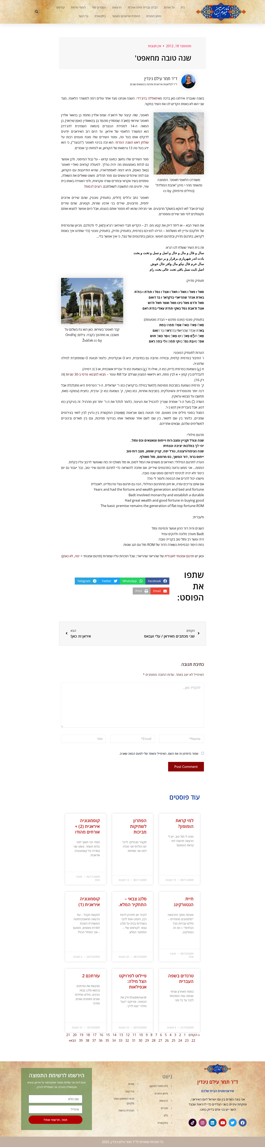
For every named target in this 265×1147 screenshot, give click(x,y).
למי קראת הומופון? (185, 823)
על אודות (169, 7)
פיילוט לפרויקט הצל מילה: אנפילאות (133, 981)
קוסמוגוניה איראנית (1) (89, 901)
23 (187, 1040)
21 (68, 1035)
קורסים (61, 7)
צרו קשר (83, 16)
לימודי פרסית (78, 7)
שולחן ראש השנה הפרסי (132, 142)
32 (127, 1040)
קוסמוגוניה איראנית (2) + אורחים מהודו (87, 826)
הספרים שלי (99, 7)
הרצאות (117, 7)
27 (160, 1040)
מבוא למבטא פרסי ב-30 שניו (87, 374)
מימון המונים (153, 16)
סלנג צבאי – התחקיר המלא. (133, 901)
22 (193, 1040)
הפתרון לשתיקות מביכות (138, 826)
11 (134, 1035)
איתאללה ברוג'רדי (148, 98)
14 (114, 1035)
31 (134, 1040)
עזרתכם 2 (91, 976)
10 (141, 1035)
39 (81, 1040)
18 (88, 1035)
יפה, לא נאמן (71, 556)
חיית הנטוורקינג (184, 901)
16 (101, 1035)
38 (87, 1040)
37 (94, 1040)
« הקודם (194, 1035)
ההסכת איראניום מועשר (126, 16)
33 (120, 1040)
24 (180, 1040)
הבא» (72, 1040)
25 (173, 1040)
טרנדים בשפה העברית (181, 978)
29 (147, 1040)
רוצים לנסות (94, 186)
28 (153, 1040)
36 (100, 1040)
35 (107, 1040)
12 (128, 1035)
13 (121, 1035)
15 (108, 1035)
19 (81, 1035)
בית (183, 7)
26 (167, 1040)
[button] (37, 12)
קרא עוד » (189, 855)
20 (75, 1035)
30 (140, 1040)
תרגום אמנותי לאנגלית (179, 556)
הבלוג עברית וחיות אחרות (143, 7)
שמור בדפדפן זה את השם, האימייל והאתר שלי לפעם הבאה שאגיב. (158, 753)
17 (94, 1035)
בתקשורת (100, 16)
